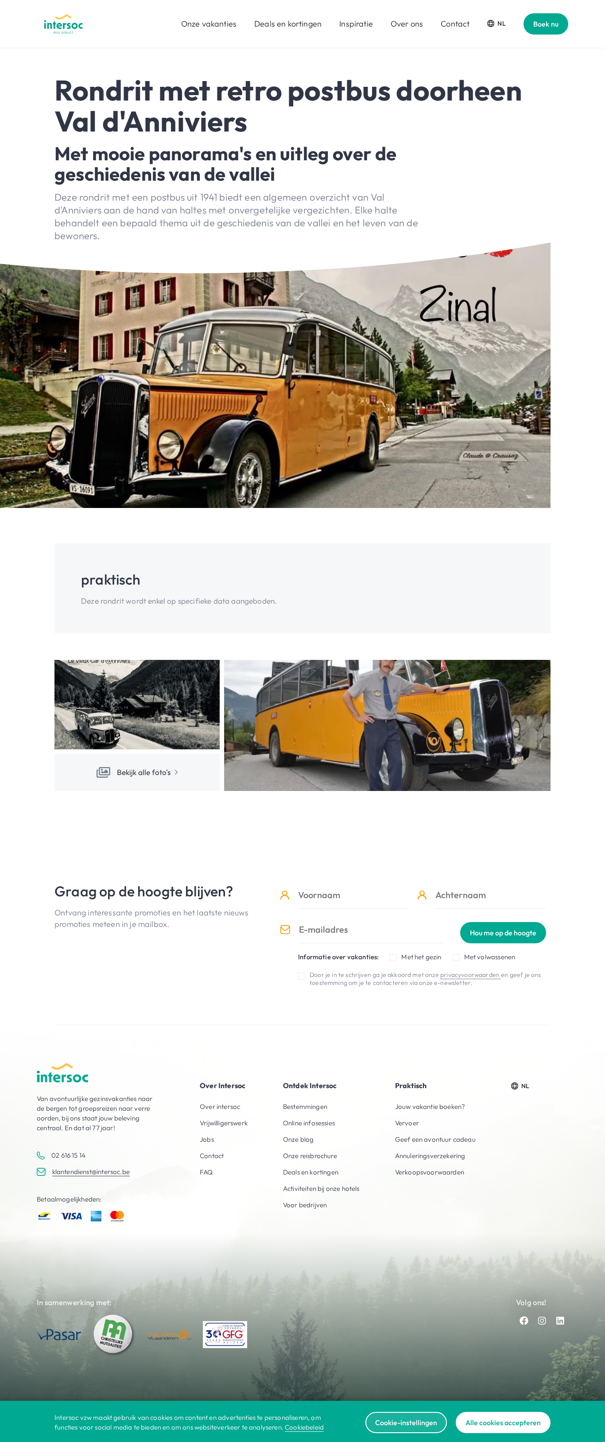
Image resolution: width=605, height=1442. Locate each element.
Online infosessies (309, 1123)
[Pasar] (59, 1334)
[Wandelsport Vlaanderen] (169, 1335)
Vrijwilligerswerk (224, 1123)
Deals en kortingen (288, 24)
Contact (455, 24)
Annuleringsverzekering (430, 1155)
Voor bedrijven (305, 1205)
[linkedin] (560, 1321)
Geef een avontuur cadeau (435, 1139)
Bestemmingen (305, 1106)
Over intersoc (220, 1106)
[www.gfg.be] (225, 1335)
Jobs (207, 1139)
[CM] (114, 1335)
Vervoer (407, 1123)
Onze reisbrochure (310, 1155)
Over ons (407, 24)
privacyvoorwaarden (470, 975)
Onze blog (298, 1139)
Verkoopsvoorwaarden (429, 1172)
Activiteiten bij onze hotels (321, 1188)
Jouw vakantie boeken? (430, 1106)
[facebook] (524, 1321)
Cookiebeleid (304, 1427)
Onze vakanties (209, 24)
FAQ (206, 1172)
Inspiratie (356, 24)
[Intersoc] (63, 24)
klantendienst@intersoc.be (91, 1171)
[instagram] (542, 1321)
